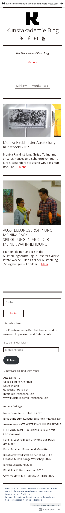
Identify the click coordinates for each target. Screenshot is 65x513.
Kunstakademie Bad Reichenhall (28, 330)
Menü (31, 62)
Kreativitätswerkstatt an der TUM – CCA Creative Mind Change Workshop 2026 (27, 457)
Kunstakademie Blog (32, 30)
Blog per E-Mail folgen (15, 342)
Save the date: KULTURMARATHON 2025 (28, 476)
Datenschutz (43, 334)
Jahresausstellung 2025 (18, 464)
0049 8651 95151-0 (15, 389)
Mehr (22, 167)
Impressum (22, 334)
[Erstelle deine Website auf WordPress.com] (32, 3)
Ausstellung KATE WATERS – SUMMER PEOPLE (32, 424)
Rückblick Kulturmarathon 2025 (23, 470)
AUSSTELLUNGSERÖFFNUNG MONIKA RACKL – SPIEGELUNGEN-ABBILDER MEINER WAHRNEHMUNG (28, 237)
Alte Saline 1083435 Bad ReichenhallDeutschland (17, 381)
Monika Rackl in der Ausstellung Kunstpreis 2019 (29, 144)
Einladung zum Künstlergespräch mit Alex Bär (32, 418)
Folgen (11, 360)
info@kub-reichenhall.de (18, 394)
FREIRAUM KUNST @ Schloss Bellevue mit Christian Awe (29, 432)
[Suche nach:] (32, 302)
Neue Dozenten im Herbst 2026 (22, 413)
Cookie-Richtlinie (34, 500)
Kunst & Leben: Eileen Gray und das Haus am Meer (29, 441)
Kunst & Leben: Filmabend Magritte (25, 449)
